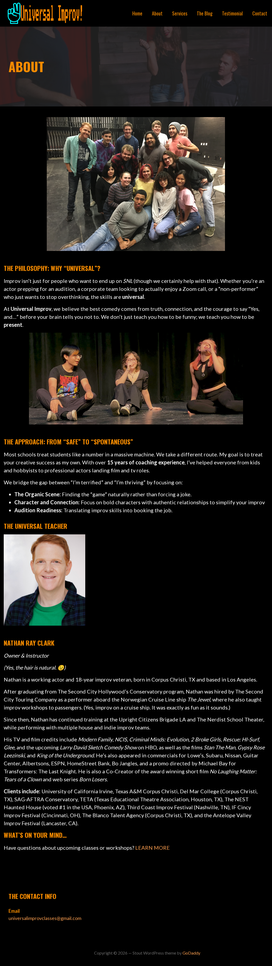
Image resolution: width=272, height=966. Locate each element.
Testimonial (232, 13)
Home (137, 13)
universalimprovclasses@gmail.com (44, 918)
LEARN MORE (152, 847)
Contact (259, 13)
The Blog (204, 13)
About (157, 13)
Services (179, 13)
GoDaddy (191, 952)
